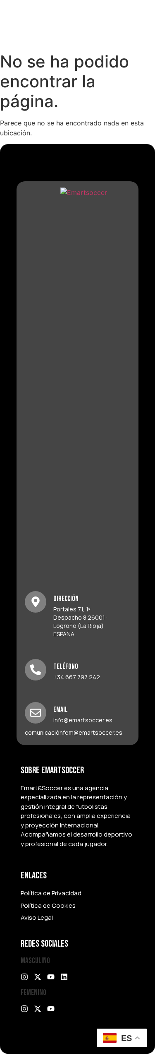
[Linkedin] (64, 977)
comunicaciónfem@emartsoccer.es (73, 732)
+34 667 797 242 (76, 677)
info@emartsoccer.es (82, 720)
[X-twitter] (37, 977)
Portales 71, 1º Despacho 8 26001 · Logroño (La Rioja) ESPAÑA (80, 621)
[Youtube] (51, 977)
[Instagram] (24, 977)
